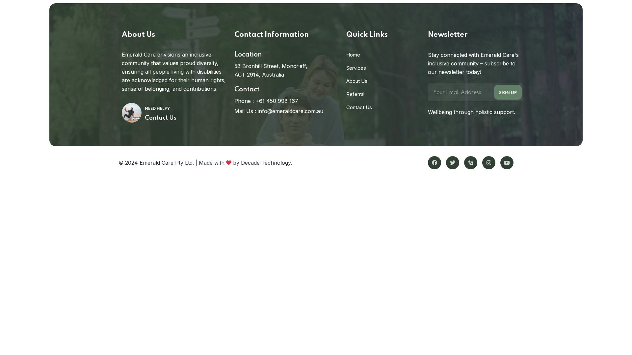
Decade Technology (266, 162)
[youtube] (507, 162)
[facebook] (434, 162)
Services (356, 68)
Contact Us (160, 118)
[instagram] (488, 162)
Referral (355, 94)
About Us (356, 81)
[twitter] (452, 162)
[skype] (470, 162)
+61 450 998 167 (276, 101)
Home (353, 55)
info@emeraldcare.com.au (290, 111)
